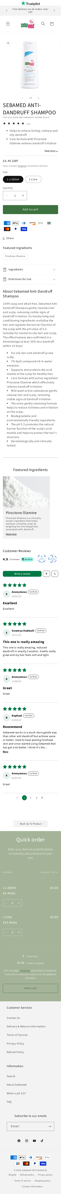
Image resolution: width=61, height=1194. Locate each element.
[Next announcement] (54, 10)
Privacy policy (45, 1174)
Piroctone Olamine (15, 256)
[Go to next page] (43, 797)
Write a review (22, 574)
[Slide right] (38, 98)
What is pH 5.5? (16, 1093)
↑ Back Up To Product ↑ (30, 824)
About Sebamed (17, 1085)
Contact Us (13, 1018)
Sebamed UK (28, 1170)
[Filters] (46, 574)
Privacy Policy (15, 1043)
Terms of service (22, 1180)
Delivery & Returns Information (26, 1026)
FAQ (9, 1102)
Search (11, 1076)
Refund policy (27, 1174)
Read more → (51, 150)
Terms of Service (17, 1035)
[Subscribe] (49, 1126)
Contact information (32, 1186)
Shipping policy (42, 1180)
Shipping (22, 165)
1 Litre (33, 179)
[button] (8, 24)
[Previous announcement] (6, 10)
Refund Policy (15, 1052)
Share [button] (10, 238)
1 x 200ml (13, 179)
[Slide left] (22, 98)
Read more (11, 534)
